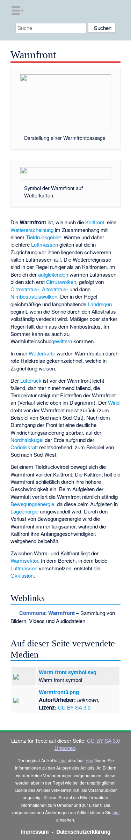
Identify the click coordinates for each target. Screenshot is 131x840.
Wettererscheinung (31, 229)
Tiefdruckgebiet (43, 237)
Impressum (35, 831)
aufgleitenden (53, 274)
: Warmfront (47, 613)
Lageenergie (24, 511)
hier (63, 760)
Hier (90, 760)
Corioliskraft (24, 447)
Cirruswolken (61, 281)
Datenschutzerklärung (83, 831)
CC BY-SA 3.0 (74, 707)
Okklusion (22, 575)
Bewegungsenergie (32, 504)
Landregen (100, 304)
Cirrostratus (23, 289)
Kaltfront (94, 222)
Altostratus (54, 289)
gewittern (61, 341)
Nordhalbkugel (26, 439)
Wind (113, 402)
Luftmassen (44, 244)
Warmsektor (24, 560)
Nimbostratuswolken (33, 296)
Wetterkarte (42, 353)
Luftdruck (31, 380)
